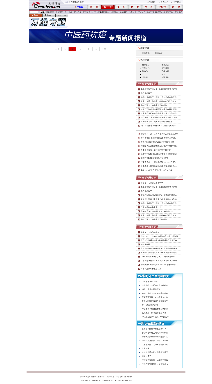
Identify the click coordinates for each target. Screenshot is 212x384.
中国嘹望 (96, 12)
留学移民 (123, 12)
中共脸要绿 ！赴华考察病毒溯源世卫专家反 (159, 138)
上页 (57, 49)
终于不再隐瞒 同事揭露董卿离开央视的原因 (159, 109)
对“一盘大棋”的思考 (150, 305)
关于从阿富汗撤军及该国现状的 (155, 301)
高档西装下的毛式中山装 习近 (154, 313)
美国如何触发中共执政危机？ (154, 329)
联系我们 (164, 2)
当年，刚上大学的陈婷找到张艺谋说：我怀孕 (159, 236)
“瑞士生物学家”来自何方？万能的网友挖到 (158, 125)
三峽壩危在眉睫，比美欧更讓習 (155, 360)
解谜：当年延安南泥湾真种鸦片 (155, 333)
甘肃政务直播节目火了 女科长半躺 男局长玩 (159, 261)
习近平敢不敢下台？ (150, 281)
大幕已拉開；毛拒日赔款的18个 (155, 344)
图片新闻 (68, 12)
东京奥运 (145, 65)
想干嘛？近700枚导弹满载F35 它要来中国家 (159, 146)
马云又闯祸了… (147, 93)
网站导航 (119, 376)
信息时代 (132, 12)
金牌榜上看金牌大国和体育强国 (155, 352)
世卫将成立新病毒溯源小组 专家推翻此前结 (159, 166)
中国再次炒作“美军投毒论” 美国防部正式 (157, 142)
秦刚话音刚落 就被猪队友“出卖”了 (155, 158)
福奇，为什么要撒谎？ (151, 289)
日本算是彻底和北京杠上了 (152, 207)
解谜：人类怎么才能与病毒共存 (155, 293)
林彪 (163, 74)
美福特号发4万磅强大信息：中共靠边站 (157, 211)
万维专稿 (165, 71)
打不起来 (145, 348)
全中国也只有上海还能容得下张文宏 (156, 150)
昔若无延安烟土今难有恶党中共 (155, 297)
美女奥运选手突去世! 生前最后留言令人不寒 (159, 89)
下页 (104, 49)
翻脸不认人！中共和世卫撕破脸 (154, 105)
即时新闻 (50, 12)
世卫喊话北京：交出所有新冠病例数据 (156, 121)
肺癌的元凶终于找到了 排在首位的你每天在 (159, 97)
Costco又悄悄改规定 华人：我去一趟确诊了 (159, 256)
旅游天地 (169, 12)
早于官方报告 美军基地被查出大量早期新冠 (159, 154)
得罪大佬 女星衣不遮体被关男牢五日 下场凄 (159, 117)
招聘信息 (110, 376)
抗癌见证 (158, 53)
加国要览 (114, 12)
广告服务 (152, 2)
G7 (143, 74)
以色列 (145, 77)
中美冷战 (145, 68)
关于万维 (177, 2)
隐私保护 (128, 376)
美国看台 (105, 12)
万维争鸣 (178, 12)
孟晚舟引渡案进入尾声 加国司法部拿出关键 (159, 199)
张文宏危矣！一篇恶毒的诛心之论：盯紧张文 (159, 162)
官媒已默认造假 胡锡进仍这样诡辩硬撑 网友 (159, 195)
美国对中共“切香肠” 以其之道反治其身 (156, 170)
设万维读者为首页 (76, 2)
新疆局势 (165, 77)
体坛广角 (151, 12)
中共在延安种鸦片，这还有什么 (155, 364)
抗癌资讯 (145, 53)
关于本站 (84, 376)
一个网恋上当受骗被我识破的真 (155, 285)
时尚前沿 (160, 12)
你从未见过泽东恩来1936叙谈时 (155, 317)
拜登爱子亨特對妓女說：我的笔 (155, 309)
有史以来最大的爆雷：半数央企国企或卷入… (159, 101)
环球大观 (86, 12)
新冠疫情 (165, 68)
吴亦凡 (145, 71)
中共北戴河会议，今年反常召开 (155, 340)
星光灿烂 (141, 12)
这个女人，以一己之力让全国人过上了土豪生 (159, 134)
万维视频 (77, 12)
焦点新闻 (59, 12)
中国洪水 (165, 65)
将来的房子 (146, 356)
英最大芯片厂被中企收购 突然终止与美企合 (159, 113)
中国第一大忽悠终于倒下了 (152, 183)
